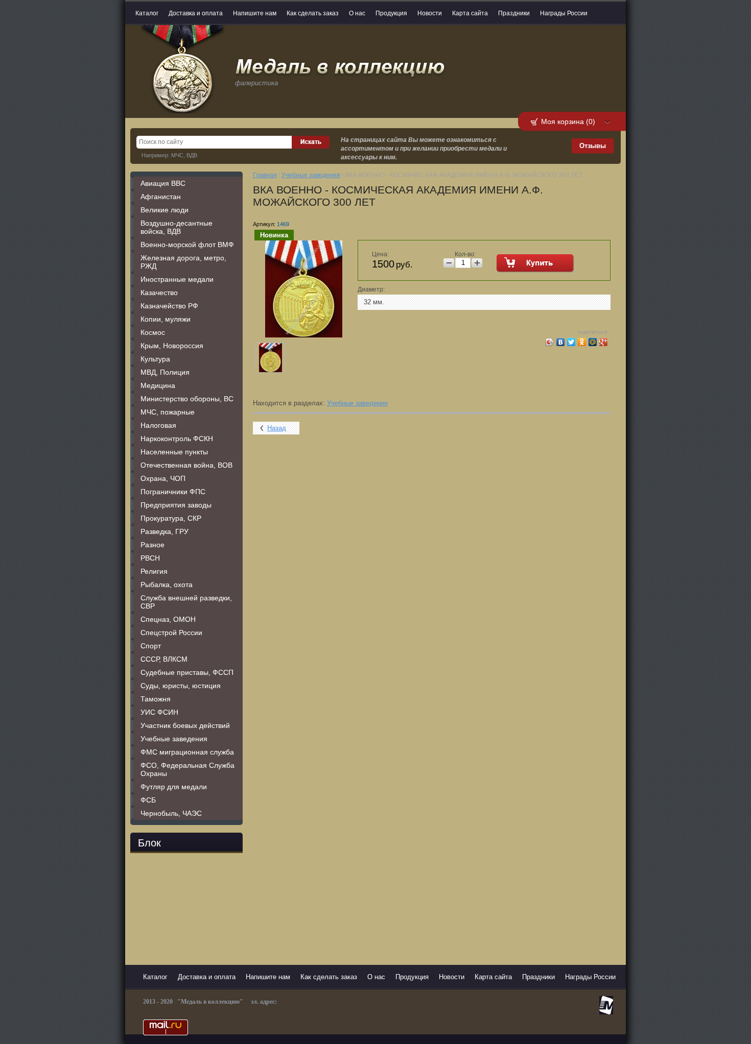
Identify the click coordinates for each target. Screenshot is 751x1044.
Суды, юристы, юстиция (180, 686)
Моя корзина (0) (568, 121)
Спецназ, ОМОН (168, 619)
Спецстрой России (171, 632)
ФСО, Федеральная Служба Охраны (187, 769)
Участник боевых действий (185, 725)
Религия (154, 571)
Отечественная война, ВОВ (186, 465)
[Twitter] (571, 342)
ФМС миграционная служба (187, 752)
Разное (152, 545)
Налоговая (158, 425)
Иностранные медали (177, 279)
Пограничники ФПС (172, 492)
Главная (265, 175)
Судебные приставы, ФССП (186, 672)
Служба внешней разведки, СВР (186, 602)
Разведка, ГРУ (164, 531)
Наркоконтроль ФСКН (176, 438)
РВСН (150, 558)
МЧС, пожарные (167, 412)
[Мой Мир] (593, 342)
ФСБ (148, 800)
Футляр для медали (173, 787)
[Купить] (535, 263)
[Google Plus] (603, 342)
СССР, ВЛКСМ (163, 659)
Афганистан (160, 196)
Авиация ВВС (162, 183)
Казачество (159, 292)
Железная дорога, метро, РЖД (183, 262)
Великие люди (164, 210)
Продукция (391, 13)
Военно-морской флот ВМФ (187, 244)
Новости (429, 13)
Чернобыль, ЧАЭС (171, 813)
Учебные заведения (173, 739)
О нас (357, 13)
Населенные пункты (174, 452)
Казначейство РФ (169, 306)
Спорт (150, 646)
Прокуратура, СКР (170, 518)
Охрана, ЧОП (162, 478)
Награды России (564, 13)
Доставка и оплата (196, 13)
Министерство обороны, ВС (186, 399)
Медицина (157, 385)
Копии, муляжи (165, 319)
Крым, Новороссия (171, 346)
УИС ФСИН (159, 712)
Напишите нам (254, 13)
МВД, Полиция (165, 372)
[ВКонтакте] (560, 342)
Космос (152, 332)
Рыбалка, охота (166, 584)
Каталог (146, 13)
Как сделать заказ (313, 13)
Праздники (514, 13)
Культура (155, 359)
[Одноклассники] (582, 342)
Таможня (155, 699)
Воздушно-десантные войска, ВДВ (176, 227)
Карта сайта (470, 13)
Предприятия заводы (176, 505)
